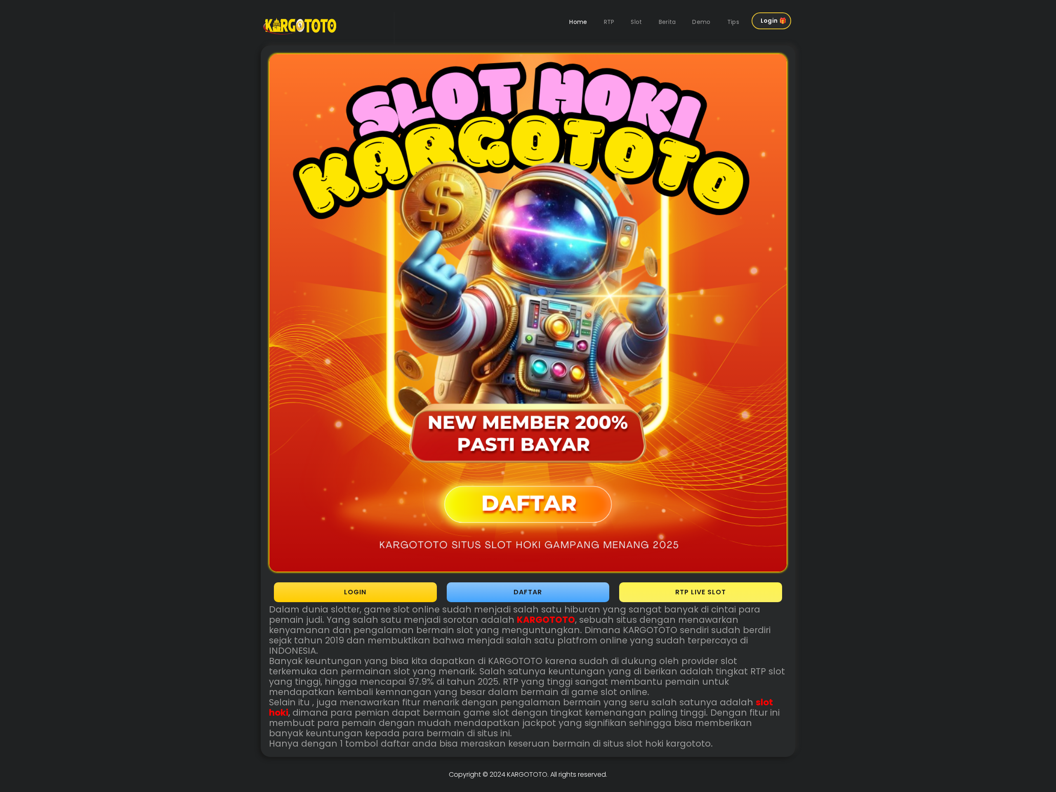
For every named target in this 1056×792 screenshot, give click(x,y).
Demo (701, 22)
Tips (733, 22)
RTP (609, 22)
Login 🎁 (773, 21)
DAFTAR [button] (528, 592)
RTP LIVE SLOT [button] (700, 592)
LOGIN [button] (355, 592)
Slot (636, 22)
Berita (667, 22)
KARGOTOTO (527, 774)
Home (578, 22)
